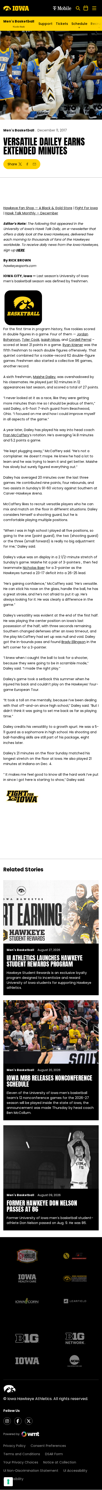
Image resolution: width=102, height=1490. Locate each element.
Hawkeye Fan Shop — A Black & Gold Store (37, 208)
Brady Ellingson (73, 641)
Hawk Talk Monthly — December (31, 213)
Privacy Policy (14, 1445)
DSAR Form (54, 1454)
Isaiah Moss (50, 339)
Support (45, 23)
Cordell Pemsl (80, 339)
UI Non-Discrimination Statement (30, 1470)
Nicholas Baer (34, 567)
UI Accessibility (75, 1470)
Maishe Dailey (44, 376)
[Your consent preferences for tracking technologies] (8, 1481)
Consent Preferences (48, 1445)
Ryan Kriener (73, 344)
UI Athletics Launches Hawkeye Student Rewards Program (45, 961)
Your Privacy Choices (20, 1462)
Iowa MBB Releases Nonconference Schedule (49, 1081)
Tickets (62, 23)
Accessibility (13, 1478)
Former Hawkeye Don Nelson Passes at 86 (42, 1206)
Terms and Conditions (21, 1454)
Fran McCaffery (16, 435)
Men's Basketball (18, 130)
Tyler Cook (30, 339)
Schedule (79, 23)
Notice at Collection (59, 1462)
